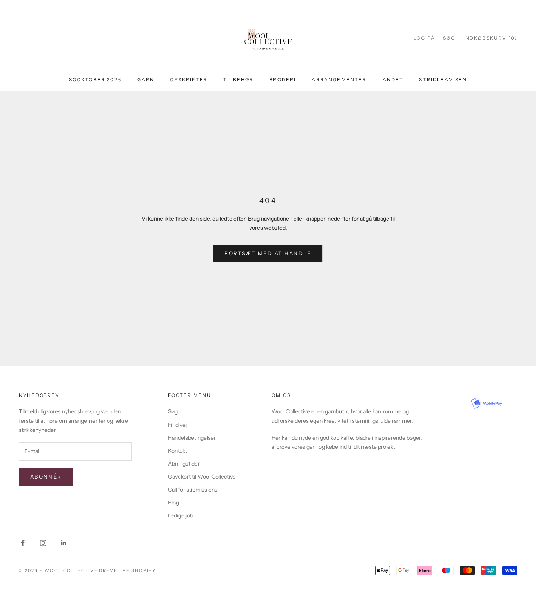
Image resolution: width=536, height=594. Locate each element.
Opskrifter (189, 79)
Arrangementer (339, 79)
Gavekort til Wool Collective (202, 476)
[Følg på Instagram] (43, 543)
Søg (173, 411)
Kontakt (177, 450)
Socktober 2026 (95, 79)
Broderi (282, 79)
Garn (146, 79)
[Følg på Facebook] (23, 543)
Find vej (177, 424)
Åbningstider (184, 463)
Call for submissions (192, 489)
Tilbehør (238, 79)
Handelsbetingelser (192, 437)
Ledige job (180, 515)
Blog (173, 502)
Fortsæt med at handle (267, 253)
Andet (393, 79)
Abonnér (46, 476)
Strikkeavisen (443, 79)
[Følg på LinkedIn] (63, 543)
